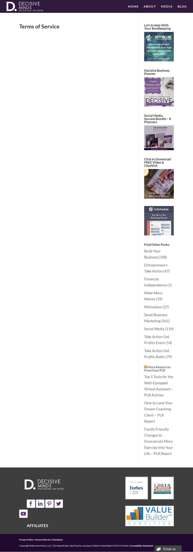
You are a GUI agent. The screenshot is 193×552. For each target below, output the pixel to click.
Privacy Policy (26, 539)
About (150, 6)
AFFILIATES (37, 525)
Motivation (153, 307)
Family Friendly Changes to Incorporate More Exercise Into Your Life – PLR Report (158, 441)
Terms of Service (43, 539)
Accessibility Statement (141, 545)
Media (167, 6)
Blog (182, 6)
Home (133, 6)
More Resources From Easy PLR (157, 368)
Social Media (154, 329)
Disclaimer (57, 539)
